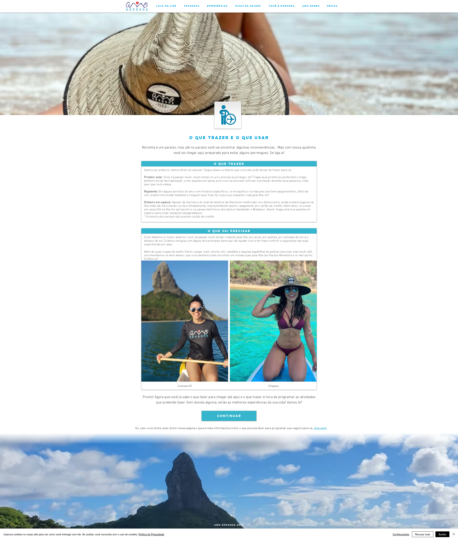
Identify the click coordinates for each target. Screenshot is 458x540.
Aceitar (442, 534)
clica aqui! (320, 428)
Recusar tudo (422, 534)
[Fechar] (454, 534)
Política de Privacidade (151, 534)
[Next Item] (310, 330)
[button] (229, 163)
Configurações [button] (401, 534)
